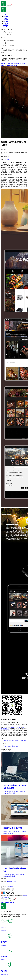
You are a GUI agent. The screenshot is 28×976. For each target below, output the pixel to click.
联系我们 (5, 26)
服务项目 (5, 16)
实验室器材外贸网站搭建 (10, 65)
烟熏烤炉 (5, 740)
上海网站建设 (9, 886)
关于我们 (5, 25)
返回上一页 (3, 63)
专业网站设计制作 (11, 881)
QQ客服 (3, 902)
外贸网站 (11, 740)
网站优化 (19, 727)
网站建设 (13, 727)
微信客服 (7, 902)
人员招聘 (5, 23)
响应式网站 (23, 740)
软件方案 (5, 21)
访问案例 (6, 159)
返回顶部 (12, 902)
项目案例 (5, 18)
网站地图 (25, 895)
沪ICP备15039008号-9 (6, 897)
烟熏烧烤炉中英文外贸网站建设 (15, 63)
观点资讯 (5, 19)
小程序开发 (6, 729)
